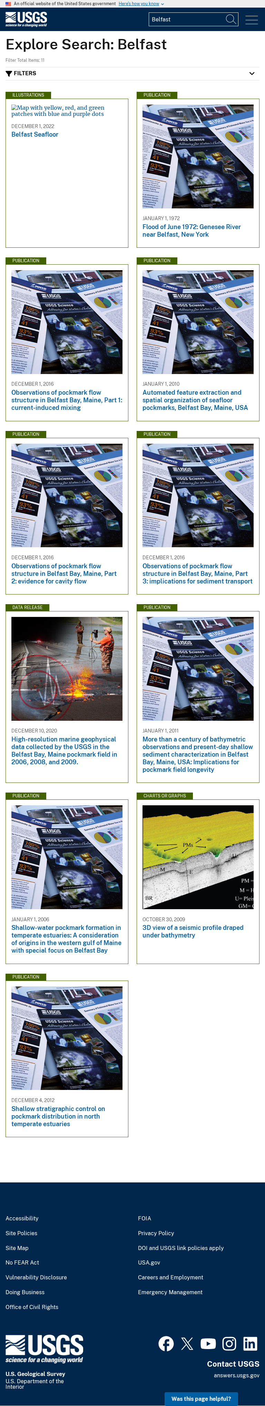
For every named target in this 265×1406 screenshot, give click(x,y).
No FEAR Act (22, 1263)
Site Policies (21, 1233)
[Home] (26, 25)
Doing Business (25, 1292)
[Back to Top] (240, 1381)
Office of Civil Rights (32, 1307)
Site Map (17, 1248)
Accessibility (22, 1219)
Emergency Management (170, 1292)
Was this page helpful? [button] (201, 1399)
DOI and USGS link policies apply (181, 1248)
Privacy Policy (156, 1233)
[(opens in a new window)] (166, 1343)
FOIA (144, 1219)
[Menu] (251, 20)
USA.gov (149, 1263)
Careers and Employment (170, 1278)
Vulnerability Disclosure (36, 1278)
